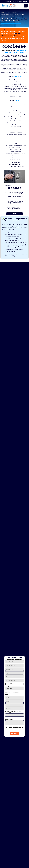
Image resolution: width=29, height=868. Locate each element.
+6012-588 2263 (23, 1)
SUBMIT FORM (14, 733)
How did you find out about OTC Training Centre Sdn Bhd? (13, 712)
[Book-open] (20, 188)
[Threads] (22, 46)
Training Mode (8, 686)
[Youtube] (18, 188)
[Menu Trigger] (26, 5)
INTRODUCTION (7, 51)
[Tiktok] (14, 188)
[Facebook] (3, 46)
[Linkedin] (6, 46)
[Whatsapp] (8, 46)
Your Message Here (9, 719)
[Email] (14, 46)
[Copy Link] (24, 46)
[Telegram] (11, 46)
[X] (19, 46)
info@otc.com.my (11, 1)
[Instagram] (16, 46)
